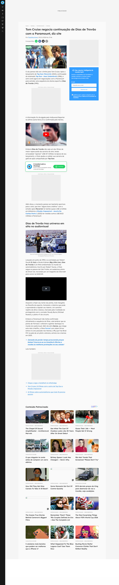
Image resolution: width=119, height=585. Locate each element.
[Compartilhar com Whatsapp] (36, 41)
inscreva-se (84, 89)
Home (27, 26)
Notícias (33, 26)
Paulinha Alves (33, 37)
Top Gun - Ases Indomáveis (46, 76)
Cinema (48, 26)
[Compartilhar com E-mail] (43, 41)
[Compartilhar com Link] (46, 41)
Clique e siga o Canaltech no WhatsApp (42, 383)
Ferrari (48, 328)
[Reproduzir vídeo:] (46, 134)
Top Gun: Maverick (44, 74)
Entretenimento (40, 26)
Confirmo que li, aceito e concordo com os (84, 96)
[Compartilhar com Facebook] (39, 41)
